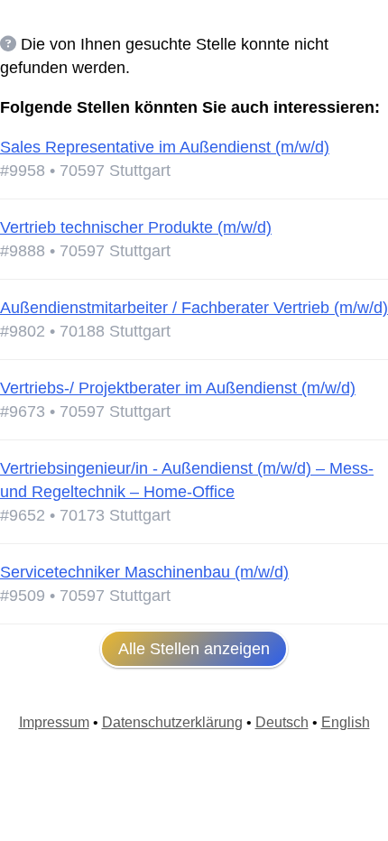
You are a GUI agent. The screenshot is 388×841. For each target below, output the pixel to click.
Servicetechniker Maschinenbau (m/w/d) (144, 572)
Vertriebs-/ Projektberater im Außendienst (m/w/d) (178, 388)
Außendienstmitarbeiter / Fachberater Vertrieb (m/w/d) (194, 308)
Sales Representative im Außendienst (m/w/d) (164, 147)
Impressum (54, 722)
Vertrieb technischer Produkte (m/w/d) (136, 227)
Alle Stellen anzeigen (194, 649)
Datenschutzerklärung (172, 722)
